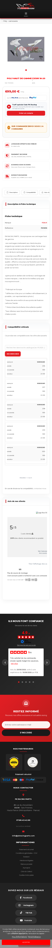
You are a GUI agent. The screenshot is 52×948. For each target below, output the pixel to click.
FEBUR (44, 223)
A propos (26, 868)
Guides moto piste (26, 875)
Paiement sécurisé (26, 849)
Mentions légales (26, 860)
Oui (27, 580)
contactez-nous (40, 488)
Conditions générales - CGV (26, 853)
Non (34, 580)
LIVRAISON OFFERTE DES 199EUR (24, 144)
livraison (26, 857)
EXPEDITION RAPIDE (19, 175)
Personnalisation (34, 937)
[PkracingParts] (26, 6)
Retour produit (26, 864)
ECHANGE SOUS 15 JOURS (21, 165)
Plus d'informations (19, 937)
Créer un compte (26, 113)
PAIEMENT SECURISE (19, 154)
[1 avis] (27, 83)
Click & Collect (26, 871)
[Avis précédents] (5, 662)
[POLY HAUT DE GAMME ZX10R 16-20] (26, 49)
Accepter (26, 942)
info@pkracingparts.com (23, 836)
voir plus (14, 663)
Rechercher (13, 354)
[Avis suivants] (47, 662)
